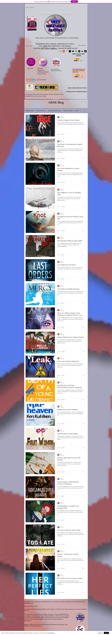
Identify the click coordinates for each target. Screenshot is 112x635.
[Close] (110, 633)
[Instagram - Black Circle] (79, 51)
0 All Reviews (41, 110)
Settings (100, 633)
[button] (31, 7)
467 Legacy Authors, (49, 48)
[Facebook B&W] (70, 51)
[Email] (61, 51)
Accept (106, 633)
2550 (45, 46)
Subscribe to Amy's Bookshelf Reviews (76, 91)
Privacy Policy (51, 633)
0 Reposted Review (54, 110)
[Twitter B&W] (85, 51)
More (76, 110)
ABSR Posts (30, 110)
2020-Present (68, 110)
